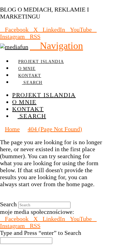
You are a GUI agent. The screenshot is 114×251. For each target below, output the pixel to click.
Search (8, 204)
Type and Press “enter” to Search (40, 232)
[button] (56, 45)
